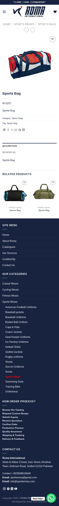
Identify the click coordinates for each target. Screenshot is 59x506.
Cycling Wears (10, 289)
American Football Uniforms (21, 307)
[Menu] (4, 12)
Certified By (8, 259)
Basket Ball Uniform (16, 322)
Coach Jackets (13, 332)
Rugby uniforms (14, 356)
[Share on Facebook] (8, 130)
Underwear (11, 391)
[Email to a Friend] (15, 130)
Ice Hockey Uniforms (16, 342)
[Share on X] (12, 130)
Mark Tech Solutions (37, 501)
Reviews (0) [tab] (8, 152)
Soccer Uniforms (14, 366)
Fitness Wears (10, 295)
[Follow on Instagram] (4, 488)
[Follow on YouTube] (15, 488)
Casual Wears (10, 283)
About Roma (9, 241)
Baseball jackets (14, 312)
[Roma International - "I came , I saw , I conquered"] (29, 11)
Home (6, 24)
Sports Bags (47, 24)
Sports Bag (12, 123)
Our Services (9, 253)
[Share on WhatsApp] (4, 130)
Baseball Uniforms (15, 317)
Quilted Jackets (13, 352)
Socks (8, 371)
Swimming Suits (14, 381)
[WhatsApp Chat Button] (51, 498)
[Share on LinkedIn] (23, 130)
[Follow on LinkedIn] (12, 488)
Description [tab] (9, 146)
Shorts (9, 361)
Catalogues (8, 247)
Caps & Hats (12, 327)
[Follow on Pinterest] (8, 488)
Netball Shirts (12, 347)
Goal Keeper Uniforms (17, 337)
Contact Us (8, 265)
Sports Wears (24, 24)
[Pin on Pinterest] (19, 130)
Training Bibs (12, 386)
